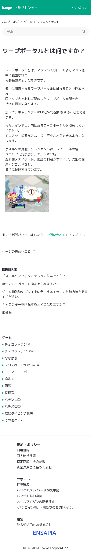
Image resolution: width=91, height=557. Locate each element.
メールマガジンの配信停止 (36, 501)
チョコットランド (48, 22)
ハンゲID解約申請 (29, 496)
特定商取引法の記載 (31, 461)
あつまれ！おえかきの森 (22, 365)
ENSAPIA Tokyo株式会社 (34, 524)
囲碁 (8, 386)
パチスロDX (13, 406)
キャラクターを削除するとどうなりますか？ (34, 304)
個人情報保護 (26, 456)
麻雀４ (9, 379)
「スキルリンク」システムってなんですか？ (34, 276)
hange (7, 7)
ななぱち (11, 358)
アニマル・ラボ (16, 372)
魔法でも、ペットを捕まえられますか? (30, 284)
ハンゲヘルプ (10, 22)
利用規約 (23, 450)
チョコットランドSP (19, 351)
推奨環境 (23, 484)
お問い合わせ (79, 7)
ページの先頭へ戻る (17, 251)
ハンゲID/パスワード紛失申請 (38, 490)
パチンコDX (13, 399)
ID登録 (7, 312)
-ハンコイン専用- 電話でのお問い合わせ (45, 507)
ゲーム (28, 22)
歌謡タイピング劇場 (19, 413)
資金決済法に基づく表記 (34, 467)
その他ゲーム (14, 420)
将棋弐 (9, 392)
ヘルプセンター (26, 7)
